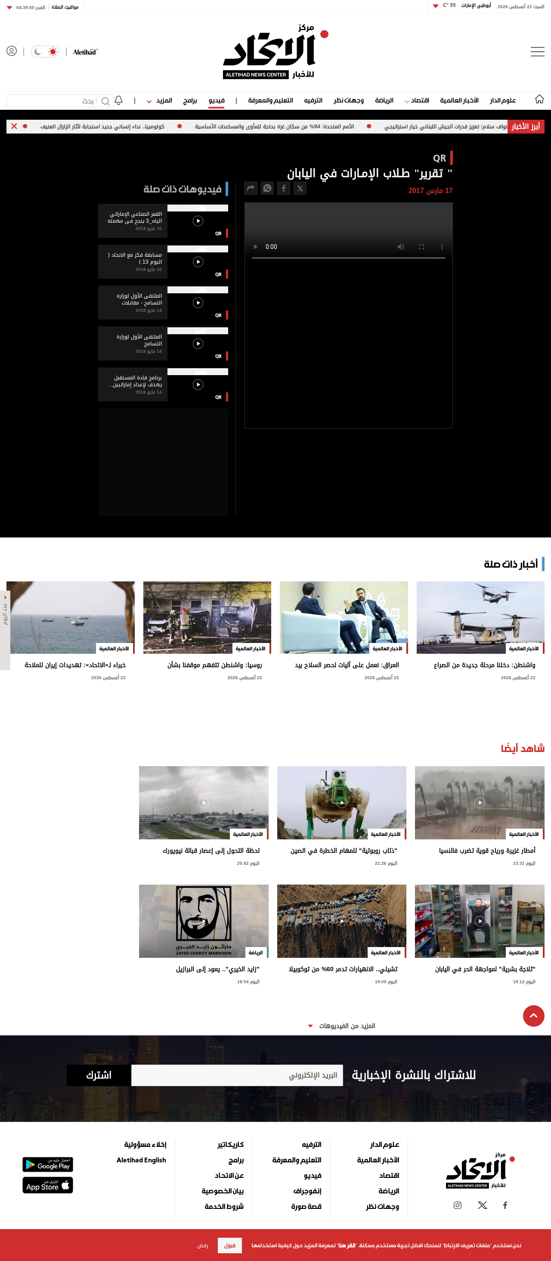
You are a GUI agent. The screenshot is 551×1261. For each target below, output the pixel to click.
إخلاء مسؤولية (145, 1144)
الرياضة (384, 100)
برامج (190, 100)
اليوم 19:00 (386, 981)
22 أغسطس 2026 (518, 677)
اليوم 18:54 (248, 981)
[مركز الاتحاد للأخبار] (275, 51)
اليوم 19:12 (524, 981)
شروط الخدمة (224, 1206)
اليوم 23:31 (524, 862)
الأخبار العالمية (459, 100)
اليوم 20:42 (248, 862)
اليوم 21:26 (386, 862)
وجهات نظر (349, 100)
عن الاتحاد (229, 1175)
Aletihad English (141, 1159)
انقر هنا (346, 1245)
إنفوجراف (307, 1190)
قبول (229, 1245)
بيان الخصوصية (223, 1190)
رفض (202, 1245)
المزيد (163, 100)
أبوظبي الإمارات (467, 5)
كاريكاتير (230, 1144)
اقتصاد (419, 100)
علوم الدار (503, 100)
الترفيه (313, 100)
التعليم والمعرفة (270, 100)
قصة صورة (306, 1206)
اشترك (98, 1075)
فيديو (216, 100)
